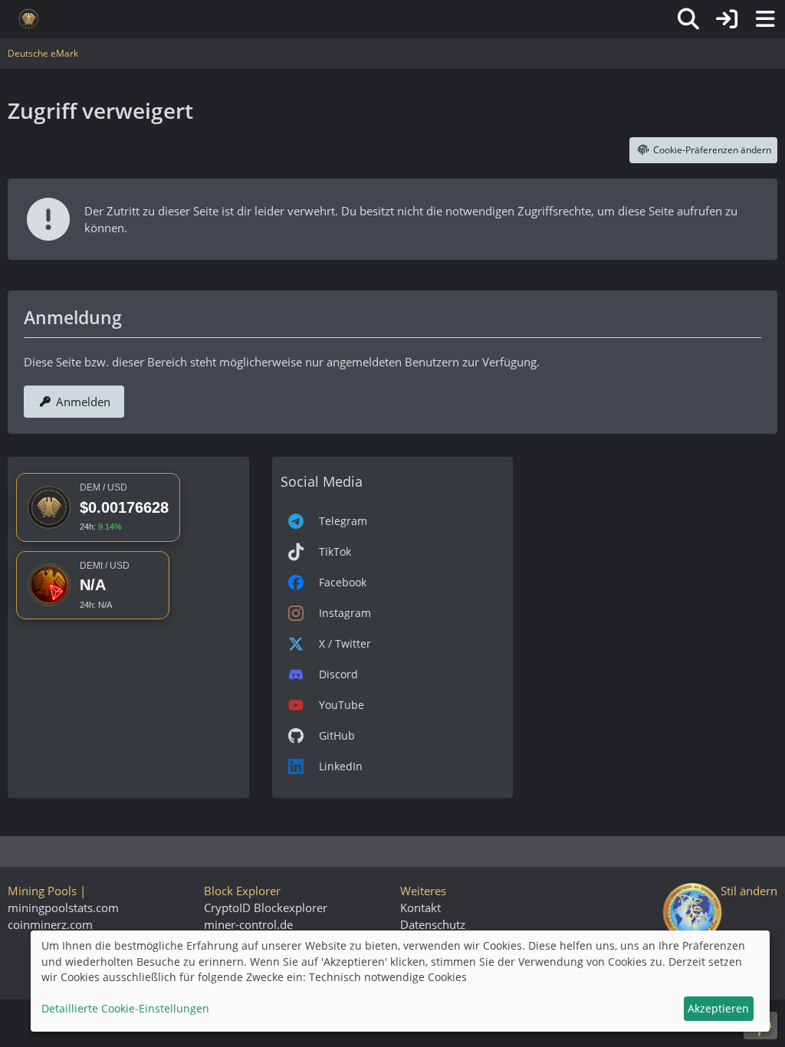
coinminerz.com (50, 924)
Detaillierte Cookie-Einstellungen (125, 1008)
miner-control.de (248, 924)
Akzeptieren (718, 1008)
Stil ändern (749, 890)
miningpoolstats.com (63, 907)
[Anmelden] (726, 19)
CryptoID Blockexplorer (265, 907)
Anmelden (83, 401)
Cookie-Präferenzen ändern (712, 149)
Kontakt (420, 907)
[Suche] (688, 19)
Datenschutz (432, 924)
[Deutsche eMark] (29, 19)
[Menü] (765, 19)
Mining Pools (42, 890)
